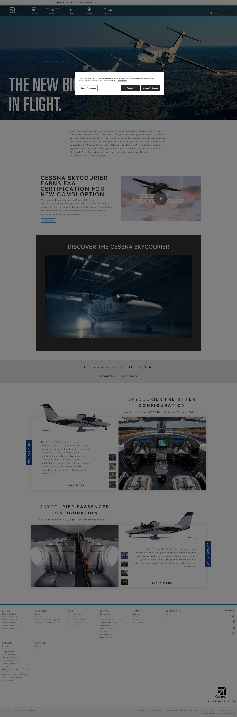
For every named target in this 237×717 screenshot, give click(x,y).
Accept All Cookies (150, 88)
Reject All (130, 88)
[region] (119, 83)
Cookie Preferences (88, 88)
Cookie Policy (122, 80)
